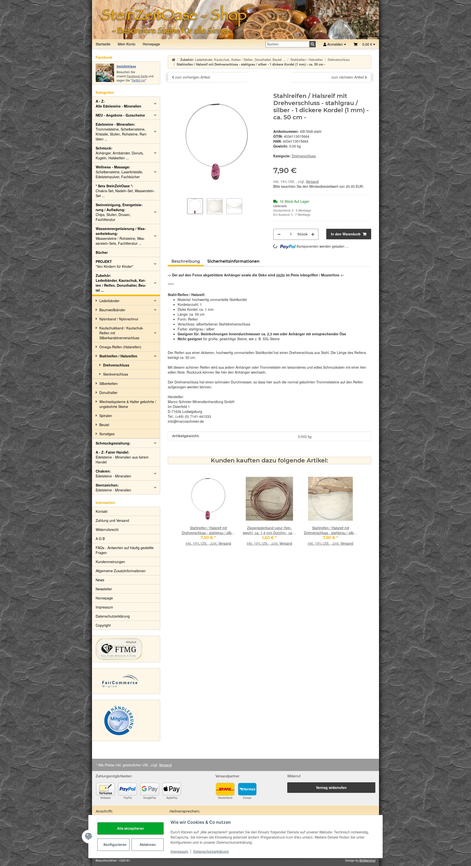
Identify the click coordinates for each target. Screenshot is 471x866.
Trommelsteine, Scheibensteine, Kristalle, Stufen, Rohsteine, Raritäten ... (121, 131)
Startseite (103, 43)
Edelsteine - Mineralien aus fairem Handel (122, 457)
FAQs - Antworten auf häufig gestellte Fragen (125, 550)
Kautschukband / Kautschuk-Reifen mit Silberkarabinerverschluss (121, 332)
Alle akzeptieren (130, 828)
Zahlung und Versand (112, 520)
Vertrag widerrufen (331, 787)
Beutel (104, 424)
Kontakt (101, 511)
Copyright (103, 625)
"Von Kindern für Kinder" (114, 264)
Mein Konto (126, 43)
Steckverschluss (115, 374)
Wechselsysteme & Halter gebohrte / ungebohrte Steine (127, 404)
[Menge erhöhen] (312, 234)
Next (349, 514)
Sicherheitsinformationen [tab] (233, 261)
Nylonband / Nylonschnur (118, 318)
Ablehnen (148, 844)
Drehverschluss (304, 155)
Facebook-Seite (137, 76)
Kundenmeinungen (110, 561)
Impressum (179, 851)
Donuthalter (108, 392)
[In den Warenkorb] (172, 90)
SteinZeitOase (126, 66)
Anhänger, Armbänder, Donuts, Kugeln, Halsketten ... (120, 153)
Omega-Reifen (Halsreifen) (120, 346)
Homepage (151, 43)
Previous (190, 514)
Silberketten (108, 383)
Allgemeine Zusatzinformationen (121, 570)
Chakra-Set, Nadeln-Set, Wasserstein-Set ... (125, 190)
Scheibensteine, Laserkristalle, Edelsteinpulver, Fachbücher (119, 171)
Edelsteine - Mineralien (113, 473)
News (100, 579)
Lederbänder (109, 300)
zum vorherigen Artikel (192, 77)
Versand (312, 181)
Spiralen (105, 415)
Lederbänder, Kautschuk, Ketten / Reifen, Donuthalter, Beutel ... (121, 283)
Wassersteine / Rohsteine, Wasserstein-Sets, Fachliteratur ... (121, 236)
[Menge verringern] (279, 234)
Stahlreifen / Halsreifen (118, 355)
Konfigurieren (115, 844)
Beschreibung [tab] (185, 261)
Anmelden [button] (335, 44)
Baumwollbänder (112, 309)
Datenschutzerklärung (211, 851)
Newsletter (104, 588)
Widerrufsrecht (107, 529)
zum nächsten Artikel (348, 77)
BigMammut (367, 860)
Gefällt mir (138, 80)
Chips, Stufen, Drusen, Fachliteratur (119, 212)
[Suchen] (312, 44)
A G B (100, 538)
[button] (364, 44)
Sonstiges (107, 433)
